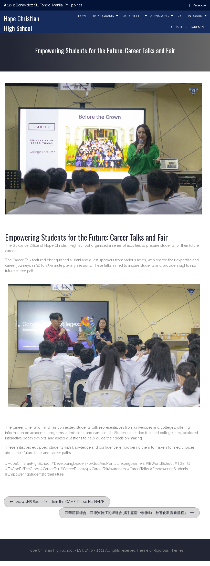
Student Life (132, 16)
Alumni (177, 27)
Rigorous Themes (168, 550)
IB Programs (103, 16)
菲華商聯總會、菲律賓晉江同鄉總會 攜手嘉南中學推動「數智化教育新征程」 (126, 513)
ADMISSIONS (159, 16)
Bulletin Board (189, 16)
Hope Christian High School (21, 23)
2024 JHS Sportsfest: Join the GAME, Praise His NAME (60, 502)
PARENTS (197, 27)
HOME (82, 16)
